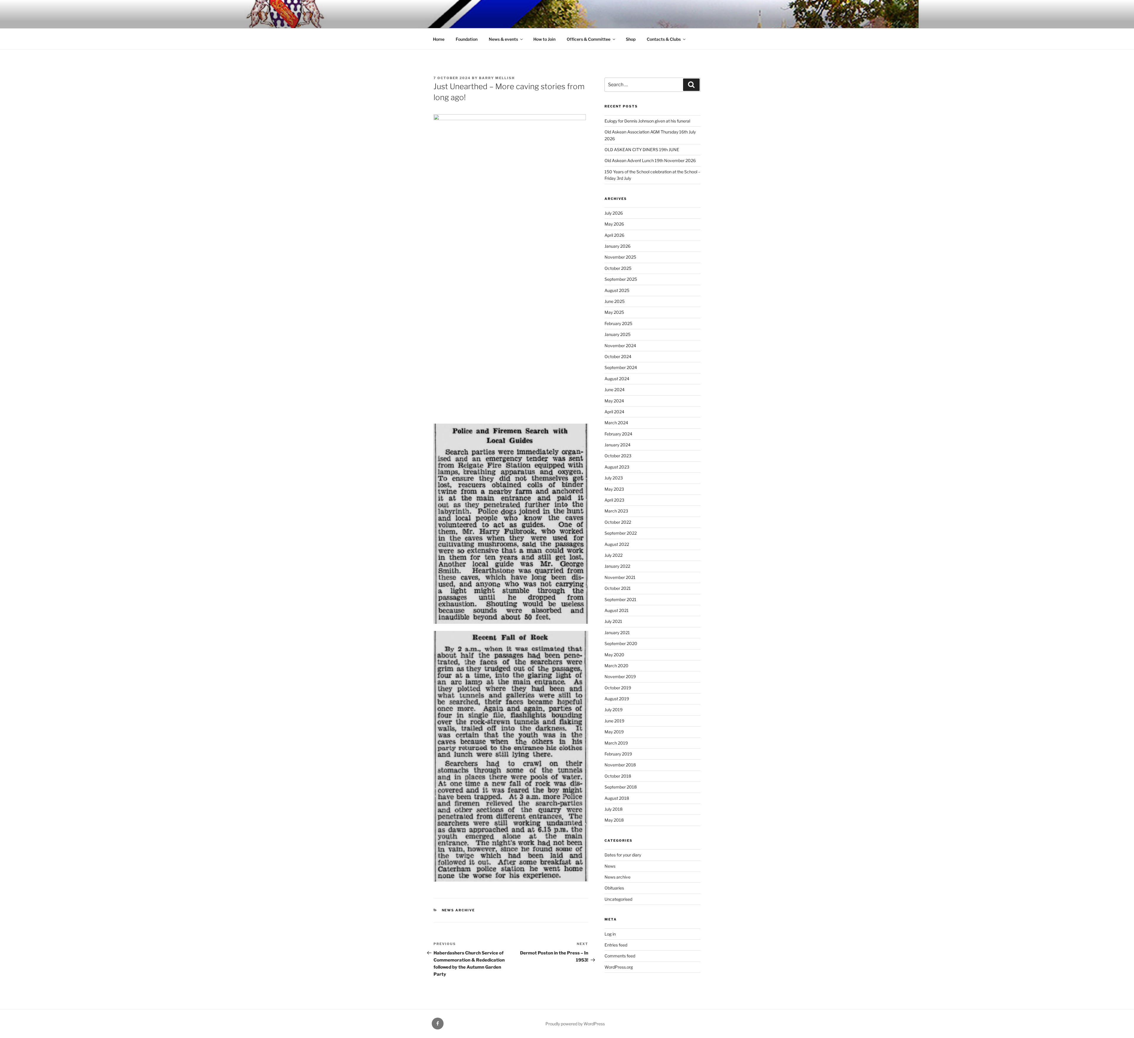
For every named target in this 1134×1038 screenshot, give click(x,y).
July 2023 (614, 477)
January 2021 (617, 632)
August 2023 (617, 466)
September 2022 (621, 533)
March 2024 (616, 422)
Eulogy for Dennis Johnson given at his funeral (647, 120)
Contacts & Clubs (664, 39)
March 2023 (616, 510)
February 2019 (618, 753)
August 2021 (617, 610)
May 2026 (614, 223)
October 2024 (618, 356)
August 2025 (617, 290)
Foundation (467, 39)
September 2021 (620, 599)
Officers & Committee (588, 39)
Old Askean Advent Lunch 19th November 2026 (650, 160)
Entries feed (616, 944)
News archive (458, 910)
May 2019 (614, 731)
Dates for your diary (623, 854)
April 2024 (614, 411)
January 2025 (617, 334)
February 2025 (618, 323)
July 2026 (614, 213)
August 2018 (617, 798)
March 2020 (616, 665)
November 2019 (620, 676)
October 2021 (618, 588)
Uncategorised (618, 899)
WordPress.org (619, 967)
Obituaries (614, 887)
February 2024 (618, 433)
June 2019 (614, 720)
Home (438, 39)
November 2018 (620, 764)
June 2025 (615, 301)
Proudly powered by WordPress (575, 1023)
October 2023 (618, 455)
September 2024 (621, 367)
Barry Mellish (497, 78)
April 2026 (614, 235)
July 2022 (614, 555)
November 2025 (620, 257)
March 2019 (616, 742)
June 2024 (615, 389)
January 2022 (617, 566)
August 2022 (617, 544)
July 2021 (613, 621)
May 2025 (614, 312)
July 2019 (614, 709)
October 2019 (618, 687)
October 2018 (618, 775)
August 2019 (617, 698)
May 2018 (614, 819)
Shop (631, 39)
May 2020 (614, 654)
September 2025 (621, 279)
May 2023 (614, 489)
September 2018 (621, 786)
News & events (503, 39)
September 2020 (621, 643)
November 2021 (620, 577)
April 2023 (614, 499)
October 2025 (618, 268)
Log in (610, 933)
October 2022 (618, 522)
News (610, 866)
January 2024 (617, 444)
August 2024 (617, 378)
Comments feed (620, 955)
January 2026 (617, 246)
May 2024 (614, 400)
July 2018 (614, 809)
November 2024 (620, 345)
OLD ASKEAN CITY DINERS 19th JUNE (642, 149)
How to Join (544, 39)
